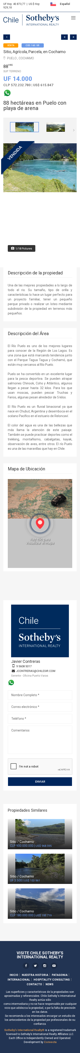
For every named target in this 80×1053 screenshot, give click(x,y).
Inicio (14, 975)
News (49, 984)
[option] (24, 127)
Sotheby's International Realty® (24, 1030)
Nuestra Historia (35, 975)
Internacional (19, 979)
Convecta (50, 1042)
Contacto (34, 984)
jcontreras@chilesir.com (35, 671)
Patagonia (60, 975)
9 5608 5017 (24, 666)
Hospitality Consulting (52, 979)
